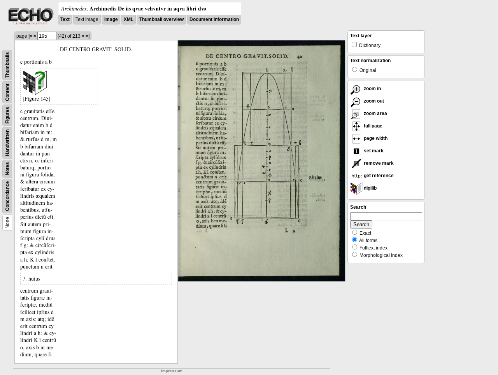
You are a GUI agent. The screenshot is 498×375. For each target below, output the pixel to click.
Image (111, 19)
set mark (373, 150)
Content (7, 92)
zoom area (375, 113)
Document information (214, 19)
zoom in (372, 88)
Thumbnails (7, 65)
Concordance (7, 196)
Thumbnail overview (161, 19)
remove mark (378, 163)
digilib (370, 188)
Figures (7, 115)
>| (87, 36)
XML (128, 19)
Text (65, 19)
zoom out (373, 101)
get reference (378, 175)
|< (30, 36)
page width (375, 138)
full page (372, 126)
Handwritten (7, 142)
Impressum (171, 371)
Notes (7, 168)
